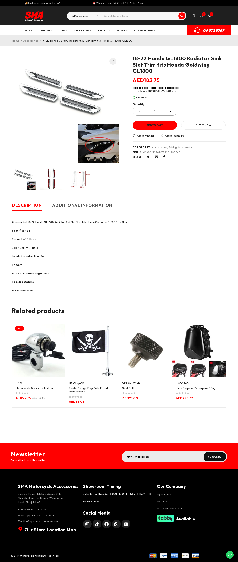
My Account (164, 494)
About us (162, 501)
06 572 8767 (213, 30)
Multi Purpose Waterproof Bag (196, 388)
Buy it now (203, 125)
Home (16, 40)
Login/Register (194, 16)
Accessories (30, 40)
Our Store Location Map (50, 529)
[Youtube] (126, 524)
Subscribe (214, 456)
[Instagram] (87, 524)
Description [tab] (27, 205)
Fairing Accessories (180, 147)
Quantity (139, 104)
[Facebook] (106, 524)
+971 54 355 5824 (43, 515)
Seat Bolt (128, 388)
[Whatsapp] (116, 524)
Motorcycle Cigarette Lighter (34, 388)
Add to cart (155, 125)
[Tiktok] (97, 524)
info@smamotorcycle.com (42, 521)
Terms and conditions (170, 508)
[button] (112, 61)
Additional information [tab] (82, 205)
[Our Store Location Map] (20, 529)
